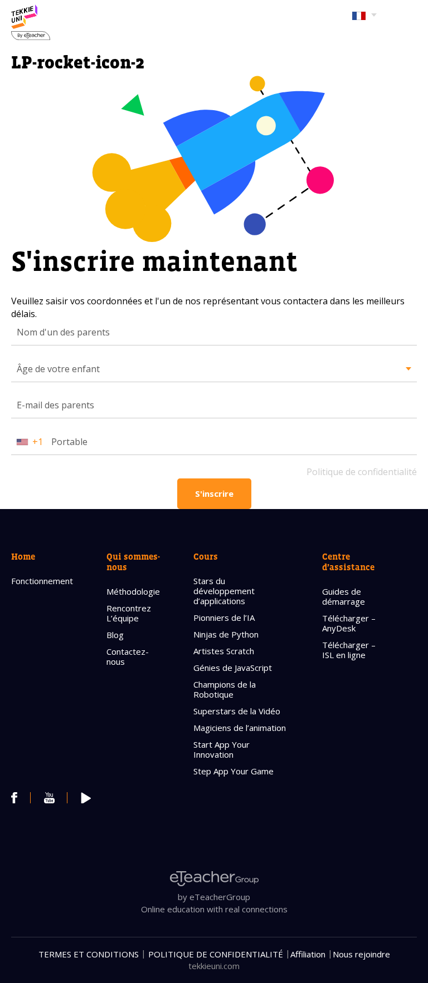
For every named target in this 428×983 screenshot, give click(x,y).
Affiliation (307, 954)
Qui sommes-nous (133, 561)
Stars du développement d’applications (224, 590)
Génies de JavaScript (232, 667)
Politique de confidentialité (362, 472)
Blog (115, 634)
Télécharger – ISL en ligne (349, 649)
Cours (205, 556)
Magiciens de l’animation (239, 727)
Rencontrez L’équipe (128, 613)
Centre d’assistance (348, 561)
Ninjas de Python (226, 634)
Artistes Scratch (223, 650)
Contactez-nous (127, 656)
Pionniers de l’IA (224, 617)
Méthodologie (133, 591)
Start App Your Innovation (221, 749)
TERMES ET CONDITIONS (88, 954)
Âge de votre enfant (58, 369)
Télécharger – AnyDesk (349, 623)
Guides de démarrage (343, 596)
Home (23, 556)
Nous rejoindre (361, 954)
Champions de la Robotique (224, 689)
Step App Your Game (233, 771)
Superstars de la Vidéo (236, 711)
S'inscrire (214, 493)
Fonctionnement (42, 580)
